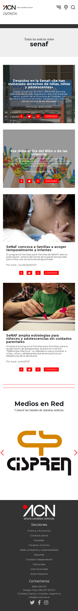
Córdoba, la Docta (39, 545)
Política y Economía (39, 530)
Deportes (39, 554)
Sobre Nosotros (39, 573)
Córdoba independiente (39, 559)
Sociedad (39, 540)
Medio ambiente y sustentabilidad (39, 549)
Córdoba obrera (39, 535)
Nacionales (39, 564)
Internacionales (39, 568)
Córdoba (51, 116)
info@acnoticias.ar (39, 597)
